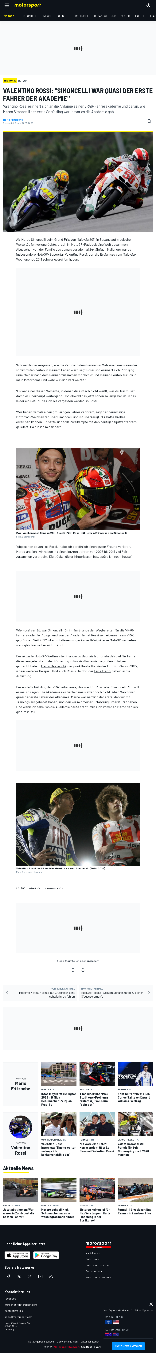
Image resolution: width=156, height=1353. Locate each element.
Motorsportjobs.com (97, 1265)
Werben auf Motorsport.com (21, 1304)
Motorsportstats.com (98, 1277)
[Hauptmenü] (7, 5)
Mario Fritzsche (13, 119)
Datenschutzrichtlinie (93, 1341)
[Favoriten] (149, 121)
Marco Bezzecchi (53, 666)
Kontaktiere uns (14, 1310)
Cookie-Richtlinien (67, 1341)
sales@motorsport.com (18, 1316)
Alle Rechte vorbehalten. (96, 1346)
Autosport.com (94, 1271)
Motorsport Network (67, 1346)
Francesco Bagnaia (79, 656)
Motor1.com (92, 1259)
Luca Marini (102, 671)
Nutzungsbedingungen (41, 1341)
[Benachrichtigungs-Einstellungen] (83, 970)
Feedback (10, 1298)
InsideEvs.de (93, 1253)
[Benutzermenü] (148, 5)
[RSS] (51, 1276)
